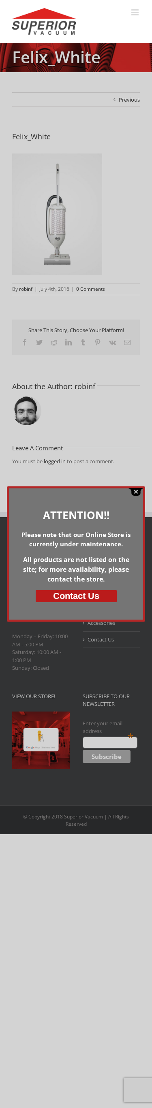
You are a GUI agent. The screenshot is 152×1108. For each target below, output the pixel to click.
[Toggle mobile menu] (135, 12)
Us (76, 596)
